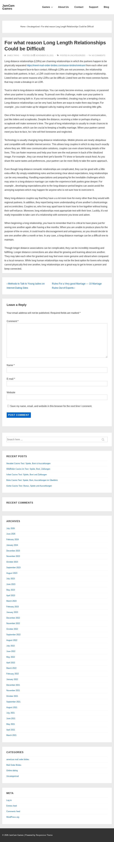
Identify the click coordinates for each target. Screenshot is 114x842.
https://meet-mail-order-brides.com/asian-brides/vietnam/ (56, 65)
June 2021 (10, 718)
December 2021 (13, 685)
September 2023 (13, 567)
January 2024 (12, 545)
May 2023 (10, 590)
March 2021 (11, 735)
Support (93, 7)
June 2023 (10, 584)
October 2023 (12, 562)
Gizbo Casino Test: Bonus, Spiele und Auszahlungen (29, 486)
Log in (9, 800)
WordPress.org (12, 817)
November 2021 (13, 690)
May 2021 (10, 724)
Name (10, 365)
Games (46, 7)
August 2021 (11, 707)
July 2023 (10, 578)
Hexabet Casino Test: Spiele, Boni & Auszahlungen (28, 463)
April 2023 (10, 595)
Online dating (12, 770)
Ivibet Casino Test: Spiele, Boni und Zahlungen (26, 474)
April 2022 (10, 663)
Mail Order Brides (13, 765)
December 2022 (13, 618)
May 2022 (10, 657)
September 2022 (13, 635)
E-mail (10, 379)
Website (11, 392)
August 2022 (11, 640)
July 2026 (10, 528)
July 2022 (10, 646)
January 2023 (12, 612)
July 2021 (10, 713)
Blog (106, 7)
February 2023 (12, 606)
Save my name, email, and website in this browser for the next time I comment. (51, 406)
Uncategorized (77, 55)
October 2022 (12, 629)
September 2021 (13, 702)
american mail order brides (17, 759)
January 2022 (12, 679)
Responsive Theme (44, 835)
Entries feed (11, 806)
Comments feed (13, 811)
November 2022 (13, 623)
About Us (63, 7)
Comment (12, 321)
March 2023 (11, 601)
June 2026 (10, 534)
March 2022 (11, 668)
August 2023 (11, 573)
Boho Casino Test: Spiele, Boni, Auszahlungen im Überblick (32, 480)
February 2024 (12, 539)
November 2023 (13, 556)
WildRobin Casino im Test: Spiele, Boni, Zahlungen (28, 469)
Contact (78, 7)
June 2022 (10, 651)
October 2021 (12, 696)
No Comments (98, 55)
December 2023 (13, 551)
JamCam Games (8, 7)
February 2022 (12, 674)
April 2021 (10, 730)
